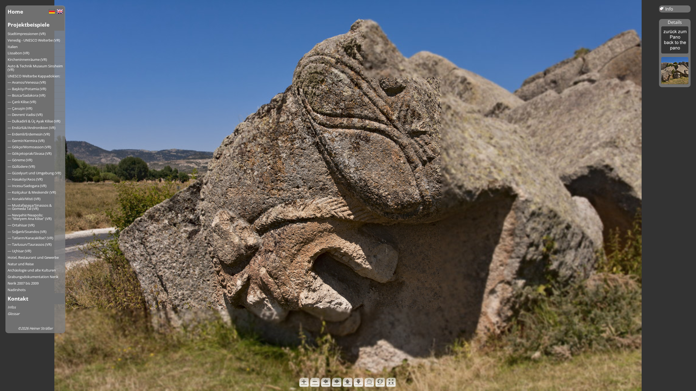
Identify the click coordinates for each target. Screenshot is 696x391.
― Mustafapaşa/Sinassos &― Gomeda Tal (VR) (30, 207)
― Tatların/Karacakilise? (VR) (30, 237)
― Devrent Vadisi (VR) (25, 114)
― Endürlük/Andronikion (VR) (31, 127)
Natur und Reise (21, 263)
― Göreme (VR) (20, 159)
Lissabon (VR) (18, 53)
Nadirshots (17, 289)
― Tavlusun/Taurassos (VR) (30, 244)
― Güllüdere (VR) (21, 166)
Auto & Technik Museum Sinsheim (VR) (35, 68)
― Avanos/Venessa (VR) (27, 82)
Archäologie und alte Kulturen (32, 270)
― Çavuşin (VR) (20, 108)
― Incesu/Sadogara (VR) (27, 185)
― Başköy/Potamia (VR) (27, 88)
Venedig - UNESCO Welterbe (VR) (34, 40)
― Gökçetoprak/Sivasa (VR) (30, 153)
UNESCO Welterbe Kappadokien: (34, 76)
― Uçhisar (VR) (19, 250)
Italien (13, 46)
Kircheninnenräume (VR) (27, 59)
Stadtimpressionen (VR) (27, 33)
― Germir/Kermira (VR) (26, 140)
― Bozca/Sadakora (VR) (26, 95)
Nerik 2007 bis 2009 (23, 283)
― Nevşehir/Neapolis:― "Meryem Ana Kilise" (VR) (30, 217)
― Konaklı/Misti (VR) (24, 198)
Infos (12, 307)
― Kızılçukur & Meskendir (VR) (32, 192)
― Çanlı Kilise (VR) (22, 101)
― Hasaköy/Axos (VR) (25, 179)
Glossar (14, 313)
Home (15, 11)
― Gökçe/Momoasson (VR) (29, 146)
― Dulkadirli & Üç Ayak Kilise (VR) (34, 121)
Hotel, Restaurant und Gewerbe (33, 257)
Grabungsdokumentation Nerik (33, 276)
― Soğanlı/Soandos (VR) (27, 231)
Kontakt (18, 298)
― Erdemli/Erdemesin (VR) (29, 134)
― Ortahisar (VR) (21, 225)
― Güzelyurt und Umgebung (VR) (34, 173)
